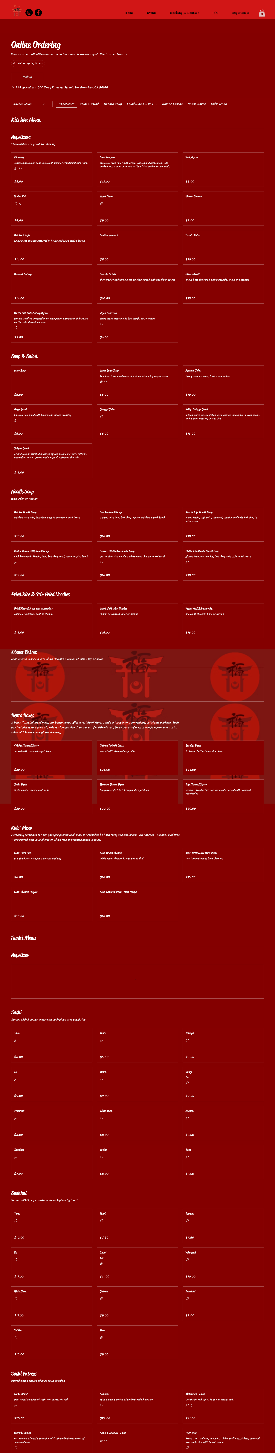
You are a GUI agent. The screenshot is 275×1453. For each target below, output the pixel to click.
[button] (262, 13)
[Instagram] (29, 12)
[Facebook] (38, 12)
